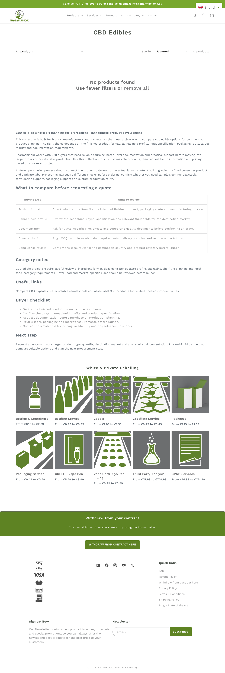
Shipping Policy (169, 599)
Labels (99, 418)
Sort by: (147, 51)
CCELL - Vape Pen (69, 474)
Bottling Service (67, 418)
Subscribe (180, 631)
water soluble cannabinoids (68, 291)
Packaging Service (30, 474)
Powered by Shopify (125, 667)
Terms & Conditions (172, 594)
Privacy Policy (168, 588)
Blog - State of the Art (173, 605)
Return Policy (167, 576)
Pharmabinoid (105, 667)
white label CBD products (111, 291)
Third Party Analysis (149, 474)
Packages (179, 418)
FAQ (161, 571)
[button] (74, 15)
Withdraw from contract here (178, 582)
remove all (136, 88)
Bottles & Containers (32, 418)
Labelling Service (146, 418)
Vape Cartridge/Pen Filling (109, 476)
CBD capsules (38, 291)
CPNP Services (183, 474)
